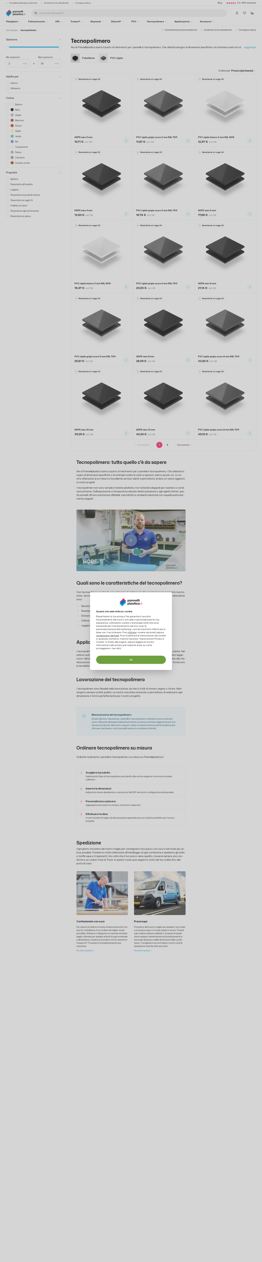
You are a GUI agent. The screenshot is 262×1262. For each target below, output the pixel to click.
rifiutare (132, 632)
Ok (131, 659)
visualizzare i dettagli (107, 635)
